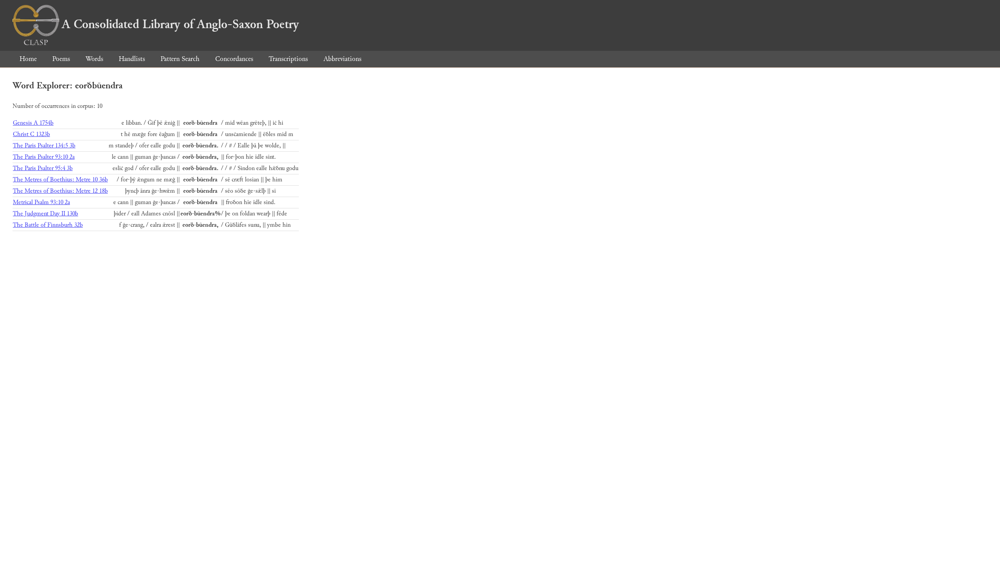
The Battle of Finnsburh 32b (48, 225)
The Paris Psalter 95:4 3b (43, 168)
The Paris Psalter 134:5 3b (44, 145)
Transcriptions (288, 59)
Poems (61, 59)
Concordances (234, 59)
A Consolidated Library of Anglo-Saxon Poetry (180, 24)
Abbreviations (342, 59)
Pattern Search (180, 59)
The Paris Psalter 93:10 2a (44, 156)
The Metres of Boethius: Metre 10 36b (60, 179)
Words (94, 59)
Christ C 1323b (31, 134)
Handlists (132, 59)
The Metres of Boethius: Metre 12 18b (60, 190)
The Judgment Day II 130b (45, 213)
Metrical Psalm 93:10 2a (41, 202)
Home (28, 59)
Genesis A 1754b (33, 122)
